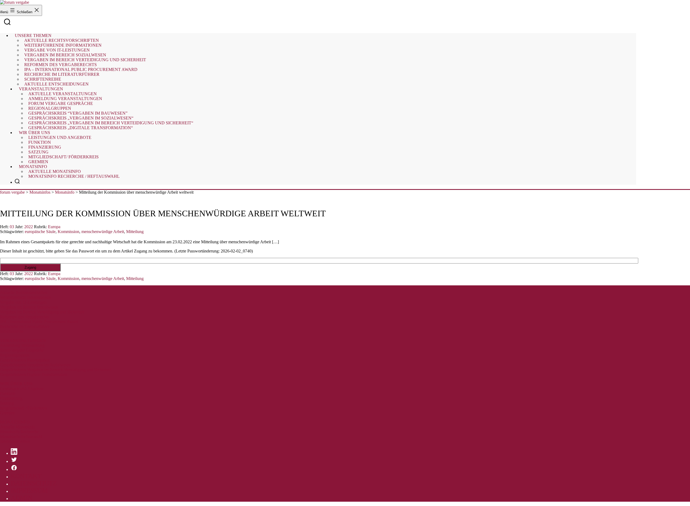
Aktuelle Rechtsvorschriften (23, 292)
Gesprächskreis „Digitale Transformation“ (80, 127)
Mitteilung (135, 231)
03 (12, 226)
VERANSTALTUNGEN (23, 340)
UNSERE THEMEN (19, 287)
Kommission (68, 231)
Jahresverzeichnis (15, 441)
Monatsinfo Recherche (19, 431)
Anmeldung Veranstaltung (22, 345)
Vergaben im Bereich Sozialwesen (29, 307)
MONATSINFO (15, 422)
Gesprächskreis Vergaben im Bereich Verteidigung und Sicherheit (55, 369)
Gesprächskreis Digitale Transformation (33, 374)
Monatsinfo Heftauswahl (21, 436)
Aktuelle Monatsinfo (17, 427)
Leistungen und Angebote (59, 137)
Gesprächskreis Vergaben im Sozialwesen (35, 365)
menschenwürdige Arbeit (102, 231)
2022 (28, 226)
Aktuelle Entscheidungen (56, 84)
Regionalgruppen (14, 355)
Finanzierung (11, 398)
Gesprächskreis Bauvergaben (25, 360)
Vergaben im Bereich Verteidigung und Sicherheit (42, 312)
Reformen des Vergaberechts (24, 316)
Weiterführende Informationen (25, 297)
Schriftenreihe (12, 331)
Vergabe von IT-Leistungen (23, 302)
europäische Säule (40, 231)
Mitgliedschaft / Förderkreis (23, 408)
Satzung (7, 403)
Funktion (7, 393)
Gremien (38, 161)
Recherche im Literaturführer (24, 326)
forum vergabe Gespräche (22, 350)
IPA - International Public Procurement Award (39, 321)
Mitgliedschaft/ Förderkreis (63, 157)
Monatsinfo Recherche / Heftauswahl (74, 176)
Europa (54, 226)
